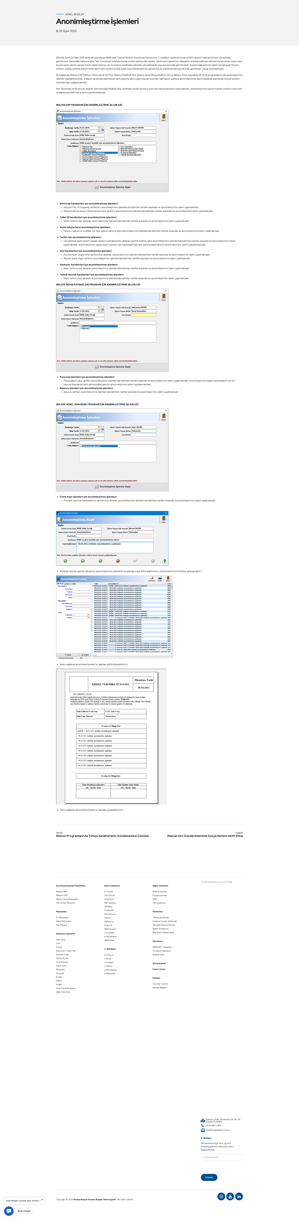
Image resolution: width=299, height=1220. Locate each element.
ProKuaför (109, 910)
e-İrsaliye (108, 962)
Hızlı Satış (60, 939)
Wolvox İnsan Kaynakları (67, 899)
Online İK (108, 925)
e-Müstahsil (109, 973)
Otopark (60, 973)
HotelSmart (110, 914)
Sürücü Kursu (62, 958)
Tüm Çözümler (159, 902)
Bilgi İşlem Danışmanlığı (163, 932)
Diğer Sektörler (63, 992)
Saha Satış (61, 965)
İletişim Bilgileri (160, 987)
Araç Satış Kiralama (65, 988)
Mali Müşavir (61, 925)
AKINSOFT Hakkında (162, 947)
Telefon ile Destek (161, 917)
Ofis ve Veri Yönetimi (65, 902)
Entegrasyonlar (160, 895)
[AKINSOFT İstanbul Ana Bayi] (216, 998)
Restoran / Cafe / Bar (66, 950)
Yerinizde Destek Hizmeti (164, 925)
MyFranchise (110, 902)
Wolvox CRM (61, 895)
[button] (9, 1211)
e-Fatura (108, 954)
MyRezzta (108, 921)
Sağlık (59, 984)
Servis (59, 947)
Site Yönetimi (62, 962)
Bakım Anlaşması (161, 928)
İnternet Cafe (62, 954)
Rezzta (107, 917)
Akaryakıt (60, 969)
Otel (58, 943)
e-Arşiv (107, 958)
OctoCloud (109, 895)
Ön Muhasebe (62, 917)
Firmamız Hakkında (162, 950)
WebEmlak (109, 940)
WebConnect (110, 929)
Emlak (59, 977)
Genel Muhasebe (63, 921)
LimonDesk (109, 932)
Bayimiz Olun (158, 954)
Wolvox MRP (61, 891)
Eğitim (59, 980)
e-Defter (108, 966)
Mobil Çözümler (160, 891)
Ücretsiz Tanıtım (160, 983)
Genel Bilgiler (74, 14)
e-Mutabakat (110, 936)
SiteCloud (109, 899)
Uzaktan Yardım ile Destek (165, 921)
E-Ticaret (108, 891)
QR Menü (108, 906)
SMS (155, 899)
